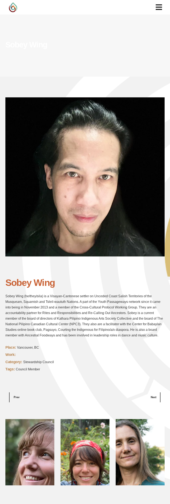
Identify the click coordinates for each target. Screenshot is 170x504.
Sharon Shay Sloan (24, 477)
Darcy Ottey (129, 477)
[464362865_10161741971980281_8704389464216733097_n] (85, 176)
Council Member (28, 369)
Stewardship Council (38, 362)
